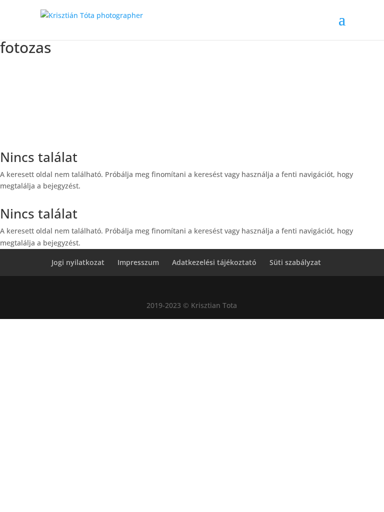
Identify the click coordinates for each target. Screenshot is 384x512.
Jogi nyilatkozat (78, 262)
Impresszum (138, 262)
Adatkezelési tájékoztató (214, 262)
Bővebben (192, 137)
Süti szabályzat (295, 262)
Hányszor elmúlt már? (192, 80)
